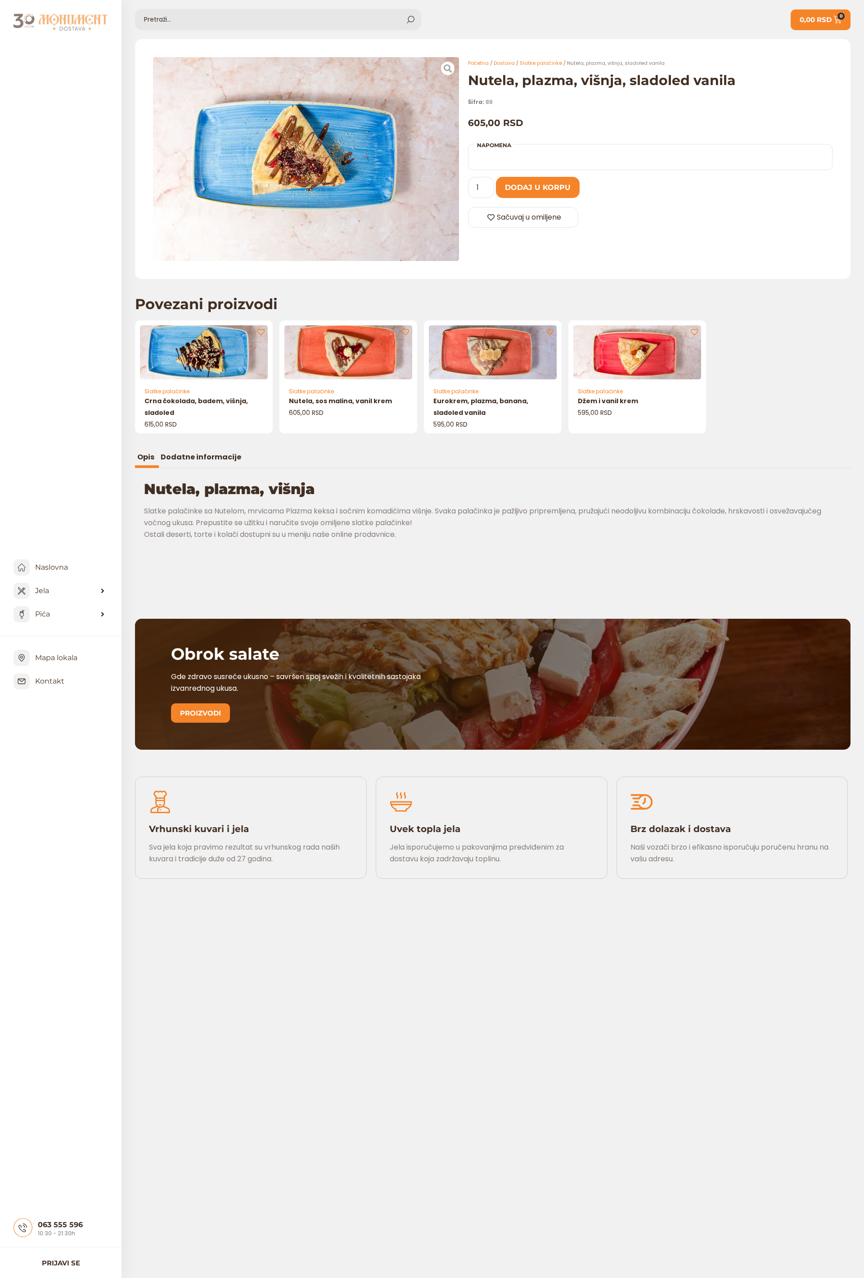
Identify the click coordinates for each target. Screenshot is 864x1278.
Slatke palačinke (541, 63)
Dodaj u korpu (538, 187)
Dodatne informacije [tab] (201, 458)
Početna (478, 63)
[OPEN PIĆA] (102, 614)
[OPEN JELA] (102, 590)
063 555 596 (60, 1224)
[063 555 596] (23, 1227)
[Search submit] (410, 19)
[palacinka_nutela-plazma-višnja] (306, 159)
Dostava (504, 63)
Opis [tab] (145, 458)
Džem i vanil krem (608, 400)
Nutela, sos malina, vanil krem (340, 400)
